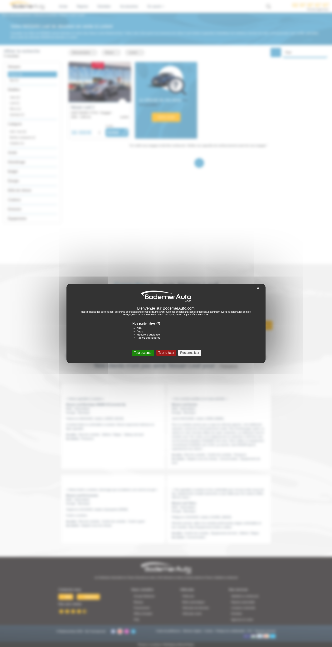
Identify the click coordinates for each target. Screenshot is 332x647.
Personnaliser (189, 352)
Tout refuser (166, 352)
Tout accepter (143, 352)
